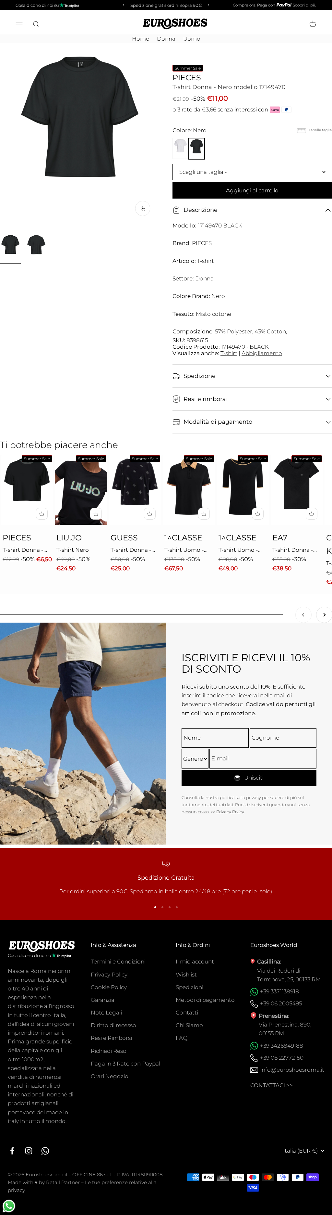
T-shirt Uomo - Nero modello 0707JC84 (238, 550)
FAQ (181, 1038)
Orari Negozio (109, 1076)
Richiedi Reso (108, 1051)
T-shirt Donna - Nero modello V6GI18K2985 (131, 550)
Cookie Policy (109, 987)
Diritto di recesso (113, 1025)
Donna (166, 38)
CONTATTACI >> (271, 1085)
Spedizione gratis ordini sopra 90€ (166, 5)
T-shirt (228, 353)
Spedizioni (189, 987)
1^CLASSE (183, 537)
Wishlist (186, 974)
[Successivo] (209, 5)
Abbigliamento (262, 353)
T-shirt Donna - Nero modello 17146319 (23, 550)
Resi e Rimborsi (111, 1038)
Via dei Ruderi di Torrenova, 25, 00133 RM (289, 975)
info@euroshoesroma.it (292, 1069)
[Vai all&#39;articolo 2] (36, 249)
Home (140, 38)
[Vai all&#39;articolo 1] (10, 249)
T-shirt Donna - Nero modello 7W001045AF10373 (297, 550)
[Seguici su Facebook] (12, 1150)
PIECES (186, 77)
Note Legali (106, 1012)
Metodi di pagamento (205, 1000)
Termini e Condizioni (118, 961)
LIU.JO (69, 537)
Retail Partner (63, 1182)
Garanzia (102, 1000)
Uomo (191, 38)
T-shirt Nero (72, 550)
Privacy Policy (230, 811)
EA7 (279, 537)
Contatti (187, 1012)
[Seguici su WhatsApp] (45, 1150)
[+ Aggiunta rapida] (42, 514)
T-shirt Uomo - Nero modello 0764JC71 (184, 550)
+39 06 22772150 (281, 1057)
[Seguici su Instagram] (28, 1150)
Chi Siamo (189, 1025)
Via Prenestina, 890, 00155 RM (285, 1029)
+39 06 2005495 (281, 1003)
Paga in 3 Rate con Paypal (125, 1063)
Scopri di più (304, 5)
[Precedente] (122, 5)
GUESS (124, 537)
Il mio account (195, 961)
